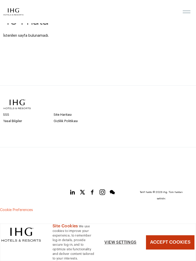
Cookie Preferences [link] (16, 210)
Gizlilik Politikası (66, 121)
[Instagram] (102, 193)
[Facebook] (92, 193)
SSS (6, 114)
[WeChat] (112, 193)
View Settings (120, 242)
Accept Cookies (170, 242)
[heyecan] (82, 193)
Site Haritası (63, 114)
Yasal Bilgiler (12, 121)
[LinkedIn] (72, 193)
